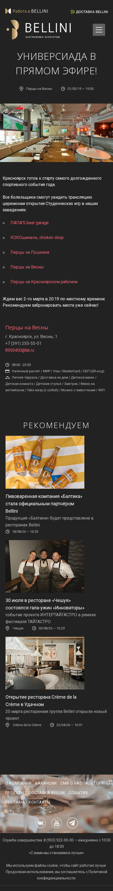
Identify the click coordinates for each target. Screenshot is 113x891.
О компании (18, 783)
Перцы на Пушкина (30, 252)
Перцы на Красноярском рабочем (44, 281)
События (78, 793)
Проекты (14, 793)
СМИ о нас (71, 783)
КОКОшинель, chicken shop (37, 237)
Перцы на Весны (27, 267)
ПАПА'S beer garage (30, 222)
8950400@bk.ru (19, 350)
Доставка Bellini (46, 793)
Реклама (15, 802)
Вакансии (46, 783)
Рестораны (98, 783)
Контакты (39, 802)
